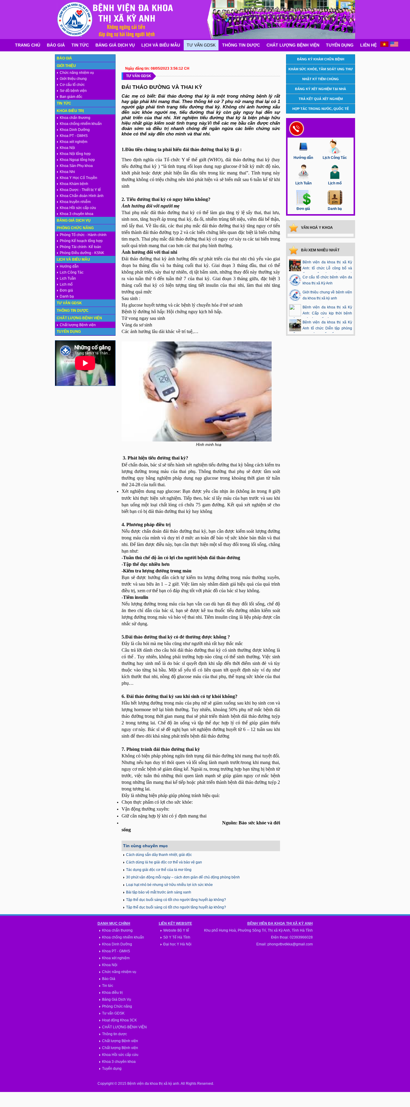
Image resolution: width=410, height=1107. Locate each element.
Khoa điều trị (70, 111)
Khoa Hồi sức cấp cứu (78, 208)
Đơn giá (66, 290)
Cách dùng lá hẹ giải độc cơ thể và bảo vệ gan (164, 862)
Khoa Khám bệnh (74, 184)
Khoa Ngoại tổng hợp (77, 160)
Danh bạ (67, 296)
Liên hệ (368, 45)
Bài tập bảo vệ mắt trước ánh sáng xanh (158, 892)
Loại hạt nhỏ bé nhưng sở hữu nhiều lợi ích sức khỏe (169, 885)
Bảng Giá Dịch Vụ (115, 45)
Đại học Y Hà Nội (177, 944)
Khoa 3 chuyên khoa (76, 214)
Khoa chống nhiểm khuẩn (81, 124)
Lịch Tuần (68, 278)
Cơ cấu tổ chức (72, 85)
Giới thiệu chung (73, 79)
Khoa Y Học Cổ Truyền (78, 178)
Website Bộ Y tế (176, 930)
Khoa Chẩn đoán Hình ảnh (82, 196)
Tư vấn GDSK (201, 45)
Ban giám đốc (71, 97)
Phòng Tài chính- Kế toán (80, 247)
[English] (394, 46)
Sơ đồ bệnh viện (73, 91)
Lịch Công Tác (71, 272)
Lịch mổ (66, 284)
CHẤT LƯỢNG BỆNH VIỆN (124, 1027)
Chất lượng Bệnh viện (293, 45)
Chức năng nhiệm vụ (77, 73)
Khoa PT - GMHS (74, 136)
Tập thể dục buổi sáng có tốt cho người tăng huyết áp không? (176, 900)
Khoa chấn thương (75, 118)
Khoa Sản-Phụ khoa (76, 166)
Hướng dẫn (69, 266)
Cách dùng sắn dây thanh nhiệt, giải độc (159, 855)
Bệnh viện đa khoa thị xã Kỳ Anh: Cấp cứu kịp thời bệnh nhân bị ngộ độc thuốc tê (320, 313)
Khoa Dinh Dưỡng (75, 130)
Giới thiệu (66, 66)
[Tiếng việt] (384, 46)
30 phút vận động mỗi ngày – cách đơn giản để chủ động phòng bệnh (183, 877)
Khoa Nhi (67, 172)
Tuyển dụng (340, 45)
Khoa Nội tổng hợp (75, 154)
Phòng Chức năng (75, 228)
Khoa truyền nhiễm (75, 202)
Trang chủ (27, 45)
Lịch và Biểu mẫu (160, 45)
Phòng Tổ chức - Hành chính (83, 235)
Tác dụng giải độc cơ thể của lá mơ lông (158, 870)
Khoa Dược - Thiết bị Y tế (80, 190)
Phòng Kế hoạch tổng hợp (81, 241)
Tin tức (80, 45)
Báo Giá (56, 45)
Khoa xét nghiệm (73, 142)
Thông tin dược (241, 45)
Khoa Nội (67, 148)
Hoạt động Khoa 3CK (119, 1020)
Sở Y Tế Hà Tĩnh (176, 937)
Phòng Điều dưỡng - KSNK (82, 253)
